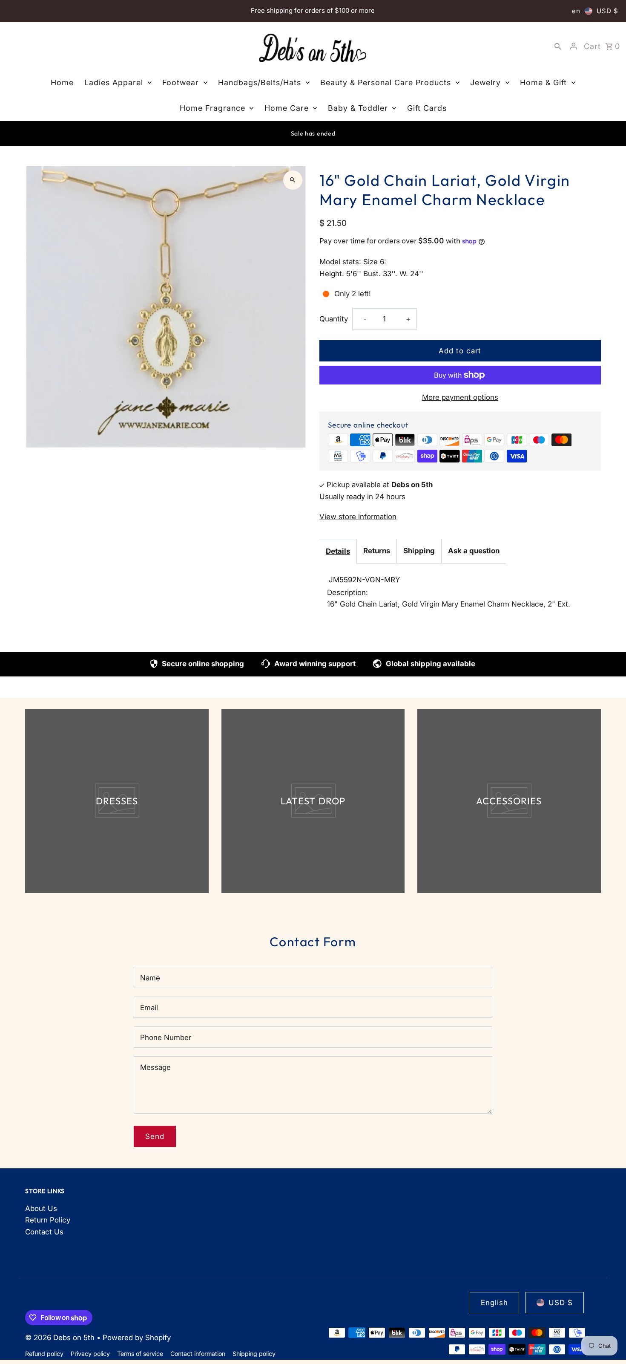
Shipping (419, 550)
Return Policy (47, 1220)
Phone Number (165, 1037)
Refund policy (44, 1353)
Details (338, 551)
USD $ (607, 11)
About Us (41, 1208)
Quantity (333, 319)
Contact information (197, 1353)
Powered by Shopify (137, 1337)
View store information (357, 516)
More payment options (460, 397)
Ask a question (474, 550)
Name (150, 978)
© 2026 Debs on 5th (61, 1337)
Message (155, 1067)
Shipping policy (254, 1353)
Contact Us (44, 1232)
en (576, 11)
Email (149, 1007)
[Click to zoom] (292, 180)
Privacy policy (90, 1353)
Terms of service (140, 1353)
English (494, 1302)
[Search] (557, 46)
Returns (376, 550)
